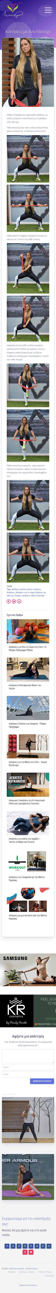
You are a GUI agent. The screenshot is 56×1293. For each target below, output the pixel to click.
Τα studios (12, 1272)
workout (23, 589)
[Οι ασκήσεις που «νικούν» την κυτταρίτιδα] (28, 1120)
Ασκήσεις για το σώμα (25, 592)
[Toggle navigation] (48, 10)
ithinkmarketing (31, 1285)
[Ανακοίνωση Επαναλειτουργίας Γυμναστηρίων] (28, 1177)
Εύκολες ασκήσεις (22, 595)
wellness (15, 589)
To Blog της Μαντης (45, 1272)
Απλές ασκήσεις (34, 589)
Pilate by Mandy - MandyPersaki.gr (25, 1269)
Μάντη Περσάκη (37, 595)
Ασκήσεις (11, 592)
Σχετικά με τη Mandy (27, 1272)
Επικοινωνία (49, 1276)
